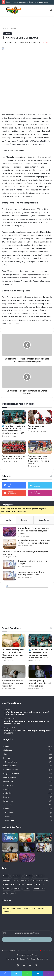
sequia (5, 893)
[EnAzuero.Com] (13, 10)
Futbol (21, 884)
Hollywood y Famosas (11, 773)
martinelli (17, 889)
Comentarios (44, 520)
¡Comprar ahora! (42, 959)
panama (27, 889)
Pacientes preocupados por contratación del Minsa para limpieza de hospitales (13, 653)
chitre (16, 880)
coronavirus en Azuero (40, 880)
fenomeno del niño (9, 884)
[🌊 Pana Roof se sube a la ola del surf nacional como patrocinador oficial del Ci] (14, 417)
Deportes (13, 28)
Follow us (6, 900)
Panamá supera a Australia (36, 427)
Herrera (29, 884)
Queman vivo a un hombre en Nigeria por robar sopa (31, 573)
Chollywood (7, 750)
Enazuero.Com (47, 951)
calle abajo (28, 876)
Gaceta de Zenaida (10, 770)
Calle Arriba (40, 876)
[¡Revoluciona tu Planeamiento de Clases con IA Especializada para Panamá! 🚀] (10, 837)
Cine (5, 754)
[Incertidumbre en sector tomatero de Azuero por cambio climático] (9, 544)
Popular (8, 520)
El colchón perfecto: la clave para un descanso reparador (13, 683)
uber (12, 893)
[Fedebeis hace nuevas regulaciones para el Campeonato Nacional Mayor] (40, 447)
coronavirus (25, 880)
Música (6, 789)
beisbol (5, 876)
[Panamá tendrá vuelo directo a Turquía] (9, 564)
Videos (6, 809)
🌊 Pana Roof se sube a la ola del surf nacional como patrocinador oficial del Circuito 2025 (13, 429)
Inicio (6, 28)
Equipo (22, 959)
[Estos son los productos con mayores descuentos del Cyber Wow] (10, 857)
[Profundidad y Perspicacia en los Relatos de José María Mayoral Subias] (9, 531)
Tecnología (7, 805)
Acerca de (15, 959)
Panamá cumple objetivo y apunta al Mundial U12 (13, 457)
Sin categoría (8, 801)
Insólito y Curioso (9, 777)
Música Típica (10, 820)
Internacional (8, 781)
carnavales (7, 880)
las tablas (39, 884)
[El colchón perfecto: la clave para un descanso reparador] (13, 671)
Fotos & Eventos (9, 766)
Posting (6, 797)
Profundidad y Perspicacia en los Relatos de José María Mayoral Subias (33, 531)
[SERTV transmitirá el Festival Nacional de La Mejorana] (44, 847)
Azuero (6, 746)
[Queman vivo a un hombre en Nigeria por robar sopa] (9, 575)
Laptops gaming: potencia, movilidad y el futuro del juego (27, 2)
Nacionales (7, 793)
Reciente (25, 520)
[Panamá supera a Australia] (40, 417)
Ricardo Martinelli (39, 889)
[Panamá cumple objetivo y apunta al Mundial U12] (14, 447)
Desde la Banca (11, 762)
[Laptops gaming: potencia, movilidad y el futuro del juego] (40, 671)
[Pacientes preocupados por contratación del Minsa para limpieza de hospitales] (13, 640)
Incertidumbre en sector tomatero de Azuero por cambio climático (34, 541)
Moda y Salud (8, 785)
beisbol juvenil (16, 876)
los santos (6, 889)
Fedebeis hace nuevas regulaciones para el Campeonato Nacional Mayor (38, 460)
